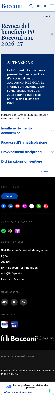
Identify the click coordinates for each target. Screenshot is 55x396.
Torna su (44, 171)
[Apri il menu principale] (52, 6)
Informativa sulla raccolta (18, 392)
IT (45, 6)
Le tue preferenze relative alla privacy (30, 386)
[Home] (12, 5)
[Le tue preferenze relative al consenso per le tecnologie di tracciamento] (50, 391)
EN (38, 6)
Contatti (46, 16)
